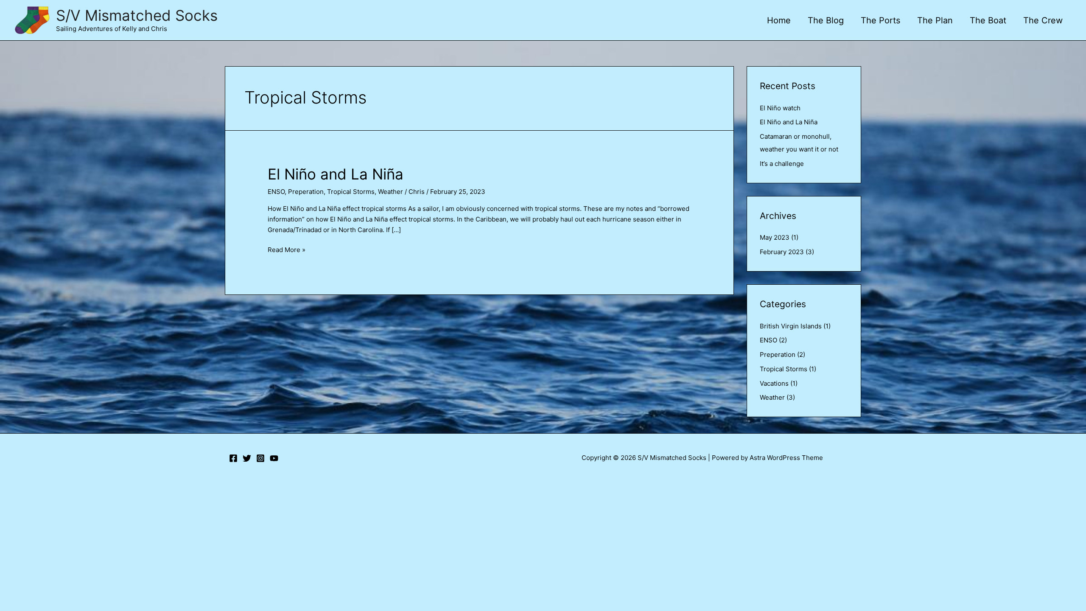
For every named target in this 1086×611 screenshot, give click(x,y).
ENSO (276, 192)
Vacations (774, 383)
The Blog (826, 20)
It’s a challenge (782, 164)
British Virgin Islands (791, 326)
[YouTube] (274, 458)
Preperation (306, 192)
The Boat (988, 20)
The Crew (1043, 20)
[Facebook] (233, 458)
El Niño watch (780, 108)
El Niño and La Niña (335, 174)
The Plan (935, 20)
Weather (390, 192)
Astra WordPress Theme (786, 458)
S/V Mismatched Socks (137, 15)
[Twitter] (247, 458)
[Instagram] (260, 458)
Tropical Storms (351, 192)
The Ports (880, 20)
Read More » (286, 250)
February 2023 (782, 252)
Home (779, 20)
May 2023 (774, 237)
